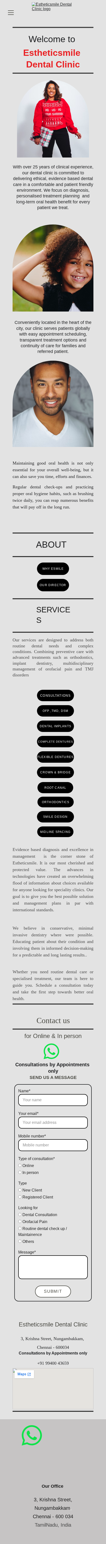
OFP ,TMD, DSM (56, 711)
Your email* (28, 1113)
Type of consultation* (36, 1159)
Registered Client (37, 1197)
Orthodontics (55, 802)
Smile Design (55, 817)
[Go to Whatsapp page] (51, 1051)
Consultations (55, 695)
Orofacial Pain (34, 1222)
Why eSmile (53, 568)
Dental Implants (55, 726)
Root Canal (55, 787)
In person (30, 1172)
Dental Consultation (39, 1215)
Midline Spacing (55, 832)
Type (22, 1183)
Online (27, 1166)
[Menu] (11, 12)
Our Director (53, 585)
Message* (27, 1252)
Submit (53, 1291)
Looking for (28, 1208)
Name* (24, 1091)
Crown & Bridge (55, 772)
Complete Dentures (55, 741)
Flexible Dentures (55, 757)
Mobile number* (32, 1136)
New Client (31, 1190)
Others (27, 1241)
